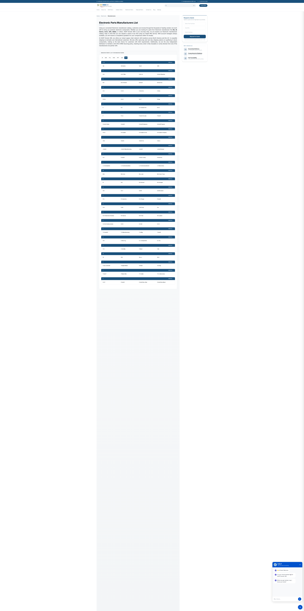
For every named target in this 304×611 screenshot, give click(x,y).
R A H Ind (141, 215)
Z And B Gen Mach (161, 282)
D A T (140, 99)
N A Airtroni (141, 182)
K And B (122, 157)
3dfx (158, 66)
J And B (140, 149)
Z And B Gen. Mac (143, 282)
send (299, 599)
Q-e (158, 207)
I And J (158, 140)
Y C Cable (141, 273)
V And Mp (123, 249)
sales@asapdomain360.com (189, 1)
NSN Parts (110, 9)
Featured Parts (139, 9)
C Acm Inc (141, 90)
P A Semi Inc (124, 199)
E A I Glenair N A (142, 107)
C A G (122, 90)
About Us (103, 9)
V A (103, 249)
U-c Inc (158, 240)
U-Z (122, 57)
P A (103, 199)
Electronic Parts (129, 9)
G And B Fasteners (143, 124)
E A (121, 107)
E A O (158, 107)
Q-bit (122, 207)
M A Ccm (123, 174)
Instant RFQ (203, 5)
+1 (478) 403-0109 (203, 1)
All (126, 57)
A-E (106, 57)
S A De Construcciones (108, 224)
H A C (104, 132)
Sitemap (159, 9)
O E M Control (160, 190)
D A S (122, 99)
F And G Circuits (142, 115)
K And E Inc (159, 157)
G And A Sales (106, 124)
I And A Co (141, 140)
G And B (123, 124)
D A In (104, 99)
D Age (158, 99)
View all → (170, 62)
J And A (104, 149)
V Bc (158, 249)
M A (104, 174)
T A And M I (105, 232)
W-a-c (140, 257)
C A (103, 90)
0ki (103, 66)
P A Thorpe (141, 199)
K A (103, 157)
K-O (114, 57)
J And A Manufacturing (126, 149)
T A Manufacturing (125, 232)
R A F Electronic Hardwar (108, 215)
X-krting (159, 265)
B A (103, 82)
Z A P (104, 282)
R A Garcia (123, 215)
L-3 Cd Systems (106, 165)
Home (98, 9)
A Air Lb (141, 74)
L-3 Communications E (144, 165)
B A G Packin (124, 82)
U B (103, 240)
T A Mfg (141, 232)
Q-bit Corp (141, 207)
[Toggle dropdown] (113, 9)
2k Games (123, 66)
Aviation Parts (119, 9)
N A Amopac (160, 182)
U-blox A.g (123, 240)
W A (122, 257)
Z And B (122, 282)
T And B (159, 232)
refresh (300, 565)
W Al (158, 257)
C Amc (158, 90)
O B (103, 190)
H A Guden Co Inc (143, 132)
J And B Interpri (160, 149)
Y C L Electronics (161, 273)
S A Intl (140, 224)
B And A (141, 82)
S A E (122, 224)
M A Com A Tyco (161, 174)
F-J (110, 57)
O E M (140, 190)
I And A (122, 140)
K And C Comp (142, 157)
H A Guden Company (162, 132)
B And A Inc (159, 82)
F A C (122, 115)
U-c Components (143, 240)
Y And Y (104, 273)
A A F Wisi (123, 74)
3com (140, 66)
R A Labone (159, 215)
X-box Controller (106, 265)
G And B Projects (161, 124)
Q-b (103, 207)
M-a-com (141, 174)
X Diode (140, 265)
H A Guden (123, 132)
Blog (154, 9)
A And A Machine (161, 74)
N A (122, 182)
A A (103, 74)
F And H (159, 115)
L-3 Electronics (160, 165)
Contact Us (148, 9)
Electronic (103, 16)
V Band (140, 249)
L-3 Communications (125, 165)
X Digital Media (124, 265)
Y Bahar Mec (124, 273)
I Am (104, 140)
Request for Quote (195, 36)
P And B (159, 199)
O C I (122, 190)
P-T (118, 57)
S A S (158, 224)
